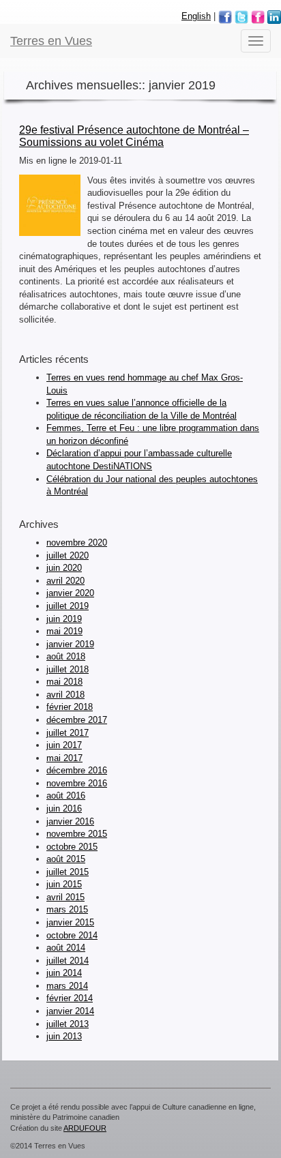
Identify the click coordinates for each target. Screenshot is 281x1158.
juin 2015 (64, 884)
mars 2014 (67, 986)
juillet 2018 (67, 669)
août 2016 (65, 795)
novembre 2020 (76, 542)
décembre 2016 (76, 770)
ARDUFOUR (84, 1128)
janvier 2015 (70, 922)
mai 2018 (64, 682)
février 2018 (69, 707)
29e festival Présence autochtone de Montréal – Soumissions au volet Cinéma (134, 136)
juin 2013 (64, 1036)
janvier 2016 (70, 821)
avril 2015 (65, 897)
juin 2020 (64, 568)
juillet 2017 (67, 733)
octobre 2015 (72, 847)
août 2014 (65, 947)
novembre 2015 (76, 834)
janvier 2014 (70, 1011)
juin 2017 (64, 745)
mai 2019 (64, 631)
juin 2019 (64, 619)
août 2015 (65, 859)
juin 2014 (64, 973)
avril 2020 (65, 581)
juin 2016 (64, 808)
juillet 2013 (67, 1024)
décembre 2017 (76, 720)
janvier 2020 (70, 593)
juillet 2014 (67, 960)
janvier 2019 (70, 644)
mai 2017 (64, 758)
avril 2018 (65, 694)
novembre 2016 (76, 783)
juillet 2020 (67, 555)
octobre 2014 (72, 935)
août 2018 (65, 656)
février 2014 (69, 998)
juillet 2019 (67, 606)
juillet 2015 (67, 872)
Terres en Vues (51, 41)
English (196, 16)
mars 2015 (67, 909)
